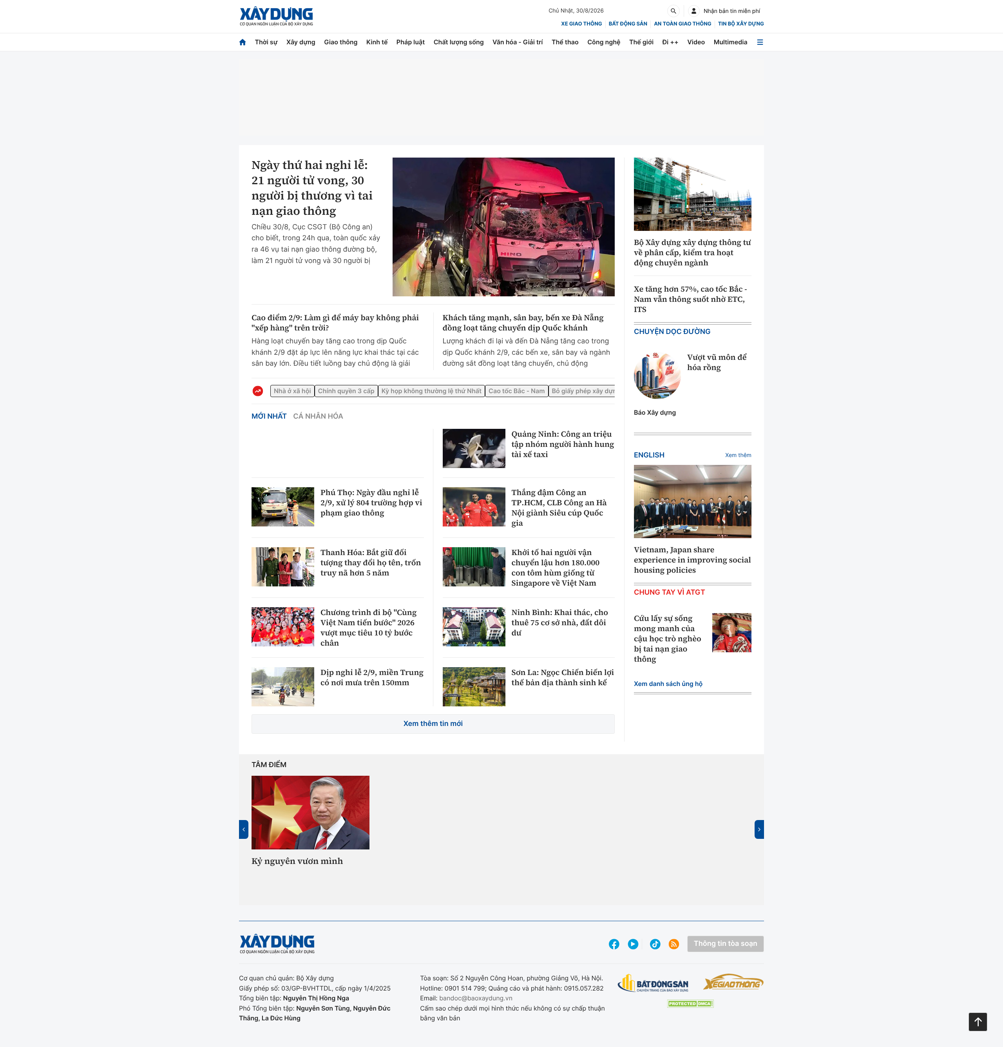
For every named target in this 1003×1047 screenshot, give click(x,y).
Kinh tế (377, 42)
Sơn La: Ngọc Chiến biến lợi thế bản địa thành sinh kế (563, 677)
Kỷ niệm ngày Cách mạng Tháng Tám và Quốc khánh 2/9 (434, 872)
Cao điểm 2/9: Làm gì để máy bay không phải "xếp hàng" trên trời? (335, 322)
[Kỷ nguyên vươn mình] (310, 812)
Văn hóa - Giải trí (517, 42)
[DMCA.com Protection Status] (690, 1006)
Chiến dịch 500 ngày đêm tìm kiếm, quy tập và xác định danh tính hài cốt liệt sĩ (692, 872)
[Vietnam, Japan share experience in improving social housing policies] (692, 502)
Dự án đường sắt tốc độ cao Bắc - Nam (561, 867)
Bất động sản (628, 24)
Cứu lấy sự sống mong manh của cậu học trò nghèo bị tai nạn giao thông (667, 638)
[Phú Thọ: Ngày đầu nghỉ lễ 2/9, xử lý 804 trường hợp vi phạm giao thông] (283, 506)
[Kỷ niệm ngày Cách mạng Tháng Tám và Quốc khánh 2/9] (438, 812)
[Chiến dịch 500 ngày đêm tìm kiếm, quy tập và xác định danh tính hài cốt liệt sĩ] (692, 812)
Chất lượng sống (459, 42)
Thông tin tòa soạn (725, 947)
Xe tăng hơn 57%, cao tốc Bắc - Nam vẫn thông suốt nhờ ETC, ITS (690, 299)
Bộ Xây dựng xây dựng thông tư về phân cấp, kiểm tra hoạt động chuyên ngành (692, 252)
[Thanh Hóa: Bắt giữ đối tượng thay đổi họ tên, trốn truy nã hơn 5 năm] (283, 566)
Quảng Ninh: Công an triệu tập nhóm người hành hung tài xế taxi (563, 444)
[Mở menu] (760, 42)
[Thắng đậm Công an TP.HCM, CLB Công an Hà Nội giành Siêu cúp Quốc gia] (474, 506)
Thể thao (565, 42)
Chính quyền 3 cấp (352, 390)
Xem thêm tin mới (433, 724)
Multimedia (731, 42)
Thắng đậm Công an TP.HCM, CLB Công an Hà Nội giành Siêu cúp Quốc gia (559, 507)
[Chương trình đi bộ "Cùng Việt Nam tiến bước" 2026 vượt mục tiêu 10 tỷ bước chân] (283, 626)
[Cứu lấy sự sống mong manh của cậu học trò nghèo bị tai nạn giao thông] (731, 632)
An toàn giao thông (682, 24)
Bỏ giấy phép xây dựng (611, 390)
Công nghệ (603, 42)
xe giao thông (581, 24)
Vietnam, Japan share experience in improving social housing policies (692, 559)
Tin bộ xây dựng (741, 24)
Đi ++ (671, 42)
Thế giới (641, 42)
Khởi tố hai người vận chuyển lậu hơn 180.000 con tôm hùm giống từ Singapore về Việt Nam (556, 567)
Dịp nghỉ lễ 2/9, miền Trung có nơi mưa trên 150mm (372, 677)
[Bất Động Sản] (653, 986)
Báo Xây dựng (655, 412)
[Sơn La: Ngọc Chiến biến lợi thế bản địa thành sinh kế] (474, 686)
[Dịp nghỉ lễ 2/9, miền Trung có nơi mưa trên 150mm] (283, 686)
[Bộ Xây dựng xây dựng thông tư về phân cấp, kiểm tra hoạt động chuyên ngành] (692, 194)
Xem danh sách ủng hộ (668, 684)
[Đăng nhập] (694, 11)
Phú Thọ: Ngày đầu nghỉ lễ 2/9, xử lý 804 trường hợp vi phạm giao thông (371, 502)
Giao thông (340, 42)
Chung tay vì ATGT (669, 592)
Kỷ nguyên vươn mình (297, 861)
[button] (483, 896)
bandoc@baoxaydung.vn (475, 1001)
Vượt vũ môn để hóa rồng (716, 362)
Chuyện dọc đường (672, 332)
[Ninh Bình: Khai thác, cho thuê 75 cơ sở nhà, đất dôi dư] (474, 626)
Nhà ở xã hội (292, 390)
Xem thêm (738, 455)
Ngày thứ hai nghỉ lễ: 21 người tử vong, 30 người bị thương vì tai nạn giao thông (312, 188)
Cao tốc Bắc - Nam (535, 390)
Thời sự (266, 42)
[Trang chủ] (242, 42)
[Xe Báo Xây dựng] (733, 984)
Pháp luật (410, 42)
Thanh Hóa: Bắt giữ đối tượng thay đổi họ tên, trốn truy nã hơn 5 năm (370, 562)
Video (696, 42)
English (649, 455)
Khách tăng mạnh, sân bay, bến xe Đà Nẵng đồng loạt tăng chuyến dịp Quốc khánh (523, 322)
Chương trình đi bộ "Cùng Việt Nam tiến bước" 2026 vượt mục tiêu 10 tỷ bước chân (368, 627)
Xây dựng (300, 42)
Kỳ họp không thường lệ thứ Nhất (444, 390)
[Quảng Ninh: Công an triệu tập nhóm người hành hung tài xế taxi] (474, 448)
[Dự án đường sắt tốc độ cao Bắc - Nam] (565, 812)
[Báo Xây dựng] (276, 16)
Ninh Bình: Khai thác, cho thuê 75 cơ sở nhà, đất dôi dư (560, 622)
